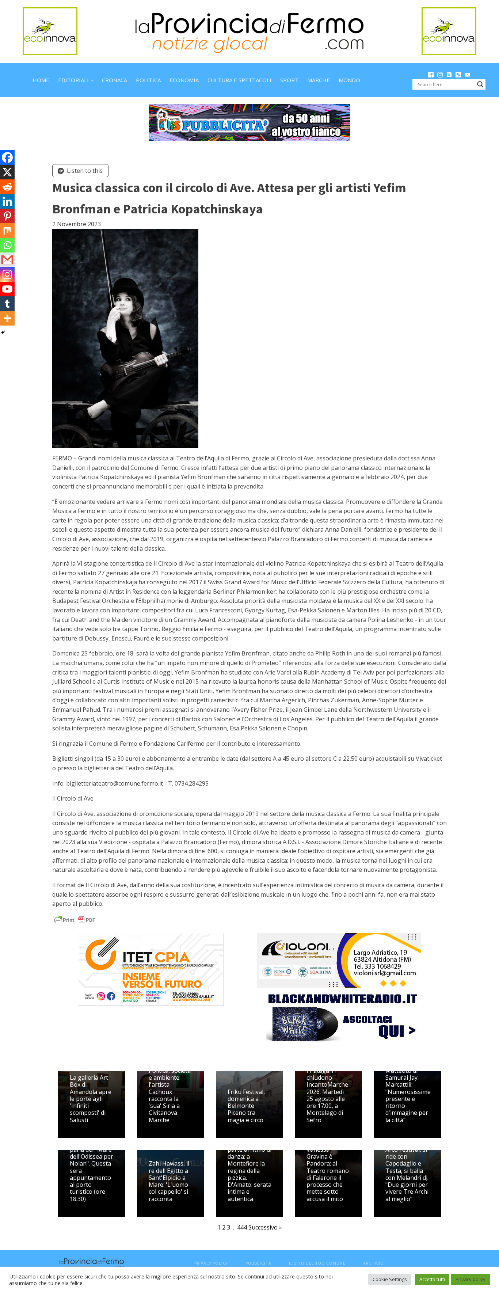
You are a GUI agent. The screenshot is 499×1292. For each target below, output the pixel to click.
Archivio (373, 1263)
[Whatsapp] (7, 245)
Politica (148, 80)
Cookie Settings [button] (390, 1279)
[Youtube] (7, 289)
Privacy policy (470, 1279)
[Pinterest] (7, 216)
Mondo (349, 80)
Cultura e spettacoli (239, 80)
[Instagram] (7, 274)
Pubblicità (258, 1263)
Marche (318, 80)
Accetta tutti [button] (432, 1279)
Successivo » (265, 1227)
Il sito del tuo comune (317, 1263)
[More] (7, 318)
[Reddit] (7, 186)
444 (242, 1227)
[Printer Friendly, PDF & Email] (75, 919)
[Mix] (7, 230)
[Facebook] (7, 157)
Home (41, 80)
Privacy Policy (211, 1263)
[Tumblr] (7, 303)
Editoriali (73, 80)
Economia (184, 80)
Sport (289, 80)
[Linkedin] (7, 201)
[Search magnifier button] (480, 84)
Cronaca (114, 80)
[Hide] (3, 332)
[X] (7, 172)
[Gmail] (7, 259)
